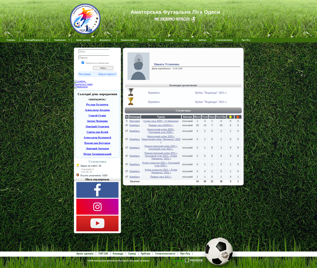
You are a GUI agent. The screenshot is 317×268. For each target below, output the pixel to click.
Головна (11, 40)
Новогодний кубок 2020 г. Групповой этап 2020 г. (161, 131)
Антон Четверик (97, 121)
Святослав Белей (97, 132)
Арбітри (202, 40)
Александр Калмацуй (97, 137)
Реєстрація (85, 74)
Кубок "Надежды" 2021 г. (211, 92)
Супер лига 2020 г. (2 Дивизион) (160, 121)
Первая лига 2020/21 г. (161, 125)
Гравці (186, 40)
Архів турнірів (83, 40)
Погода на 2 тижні (83, 84)
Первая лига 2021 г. (161, 176)
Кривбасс (154, 92)
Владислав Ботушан (97, 143)
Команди (169, 40)
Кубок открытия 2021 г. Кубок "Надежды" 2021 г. (161, 171)
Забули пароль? (107, 74)
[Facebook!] (97, 197)
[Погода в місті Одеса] (97, 81)
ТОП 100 (151, 40)
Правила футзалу (130, 40)
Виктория (135, 121)
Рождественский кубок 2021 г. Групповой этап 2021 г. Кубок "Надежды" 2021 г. (161, 156)
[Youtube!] (97, 230)
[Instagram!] (97, 214)
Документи (105, 40)
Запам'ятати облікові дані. (97, 63)
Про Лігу (246, 40)
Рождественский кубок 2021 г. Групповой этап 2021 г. (161, 147)
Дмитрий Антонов (97, 148)
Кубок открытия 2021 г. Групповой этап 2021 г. (161, 164)
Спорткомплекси (224, 40)
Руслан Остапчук (97, 104)
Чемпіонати (60, 40)
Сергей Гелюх (97, 115)
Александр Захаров (97, 110)
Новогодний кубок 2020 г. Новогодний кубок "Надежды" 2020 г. (161, 139)
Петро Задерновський (97, 154)
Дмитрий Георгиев (97, 126)
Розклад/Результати (34, 40)
